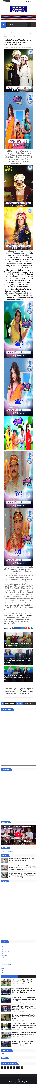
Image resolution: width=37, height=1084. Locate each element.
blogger (19, 703)
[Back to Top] (19, 1080)
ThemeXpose (14, 1082)
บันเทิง (14, 33)
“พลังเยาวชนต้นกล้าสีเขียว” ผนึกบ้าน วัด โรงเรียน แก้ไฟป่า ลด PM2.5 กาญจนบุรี (17, 644)
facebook (32, 703)
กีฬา (2, 962)
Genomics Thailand (10, 656)
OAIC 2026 (7, 673)
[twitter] (31, 1)
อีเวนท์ (2, 949)
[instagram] (33, 1)
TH (21, 33)
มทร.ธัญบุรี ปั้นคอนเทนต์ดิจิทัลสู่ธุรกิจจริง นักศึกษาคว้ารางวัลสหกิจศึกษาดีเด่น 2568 (21, 859)
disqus (26, 703)
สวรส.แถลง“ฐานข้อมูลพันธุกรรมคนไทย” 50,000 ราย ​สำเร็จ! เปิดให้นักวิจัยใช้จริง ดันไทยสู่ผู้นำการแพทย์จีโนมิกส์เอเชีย (18, 660)
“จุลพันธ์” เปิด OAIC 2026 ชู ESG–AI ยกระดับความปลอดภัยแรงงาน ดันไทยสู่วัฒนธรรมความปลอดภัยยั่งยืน (17, 677)
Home (5, 33)
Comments (27, 977)
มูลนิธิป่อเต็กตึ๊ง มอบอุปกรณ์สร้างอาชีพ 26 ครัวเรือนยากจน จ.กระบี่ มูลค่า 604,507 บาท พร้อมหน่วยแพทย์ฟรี (23, 1008)
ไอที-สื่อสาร (4, 955)
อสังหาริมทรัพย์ (5, 951)
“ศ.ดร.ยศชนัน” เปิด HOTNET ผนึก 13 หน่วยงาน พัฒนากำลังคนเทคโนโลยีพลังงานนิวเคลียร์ (23, 1033)
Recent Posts (9, 977)
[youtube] (26, 1)
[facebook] (29, 1)
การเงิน (3, 960)
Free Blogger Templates (26, 1082)
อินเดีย (18, 33)
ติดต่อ (2, 972)
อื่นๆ (2, 970)
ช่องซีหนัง (10, 33)
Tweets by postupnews (8, 851)
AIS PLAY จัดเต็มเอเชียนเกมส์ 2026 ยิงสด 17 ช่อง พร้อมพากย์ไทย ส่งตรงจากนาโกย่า (22, 1042)
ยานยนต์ (3, 953)
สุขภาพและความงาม (6, 964)
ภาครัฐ (2, 968)
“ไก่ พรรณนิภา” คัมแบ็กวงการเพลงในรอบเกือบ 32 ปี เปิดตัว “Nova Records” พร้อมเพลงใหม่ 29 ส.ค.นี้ (23, 1016)
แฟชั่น (2, 966)
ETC (3, 1054)
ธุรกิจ (2, 947)
